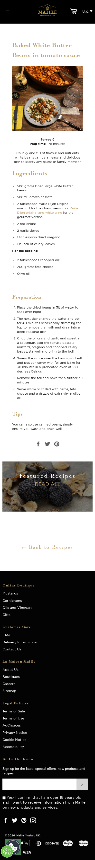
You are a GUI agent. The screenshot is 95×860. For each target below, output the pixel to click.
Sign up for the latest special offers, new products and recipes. (43, 771)
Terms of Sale (13, 711)
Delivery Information (19, 642)
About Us (12, 669)
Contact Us (11, 649)
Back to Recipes (50, 547)
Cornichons (12, 600)
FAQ (7, 635)
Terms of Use (13, 718)
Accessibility (13, 747)
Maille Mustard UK (28, 835)
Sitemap (9, 691)
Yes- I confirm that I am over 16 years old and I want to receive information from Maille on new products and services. (44, 802)
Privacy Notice (14, 732)
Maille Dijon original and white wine (47, 210)
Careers (8, 684)
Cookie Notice (14, 739)
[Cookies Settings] (7, 851)
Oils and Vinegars (17, 607)
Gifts (6, 614)
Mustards (10, 593)
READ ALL (47, 484)
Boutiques (11, 676)
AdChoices (11, 725)
